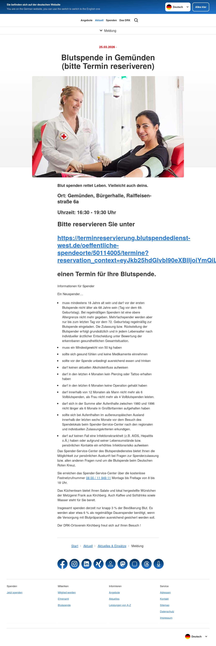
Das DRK (124, 20)
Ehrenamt (63, 599)
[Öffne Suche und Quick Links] (136, 20)
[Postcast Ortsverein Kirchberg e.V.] (159, 564)
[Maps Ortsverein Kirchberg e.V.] (110, 564)
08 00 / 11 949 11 (98, 477)
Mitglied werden (67, 592)
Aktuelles (114, 599)
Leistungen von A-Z (120, 605)
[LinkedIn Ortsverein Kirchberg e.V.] (86, 564)
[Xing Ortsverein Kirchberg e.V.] (98, 564)
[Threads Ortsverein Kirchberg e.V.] (147, 564)
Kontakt (164, 599)
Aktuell (99, 20)
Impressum (166, 618)
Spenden (111, 20)
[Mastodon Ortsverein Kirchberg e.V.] (122, 564)
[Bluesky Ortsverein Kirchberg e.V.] (135, 564)
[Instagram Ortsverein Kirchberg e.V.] (74, 564)
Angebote (87, 20)
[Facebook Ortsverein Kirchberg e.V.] (62, 564)
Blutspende (64, 605)
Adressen (165, 592)
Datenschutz (167, 611)
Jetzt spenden (14, 592)
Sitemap (164, 605)
